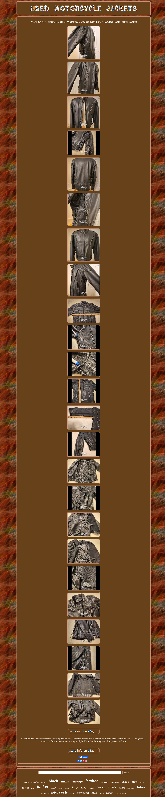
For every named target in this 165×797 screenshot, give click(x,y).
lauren (26, 782)
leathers (84, 788)
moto (135, 781)
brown (25, 787)
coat (142, 782)
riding (61, 788)
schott (125, 781)
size (95, 792)
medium (115, 782)
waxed (122, 787)
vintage (77, 781)
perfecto (104, 782)
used (116, 794)
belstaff (53, 788)
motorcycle (58, 792)
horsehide (123, 793)
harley (101, 787)
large (75, 787)
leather (91, 780)
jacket (42, 786)
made (32, 788)
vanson (67, 788)
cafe (72, 793)
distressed (130, 788)
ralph (43, 793)
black (53, 781)
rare (102, 793)
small (92, 788)
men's (112, 787)
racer (109, 792)
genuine (35, 782)
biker (141, 787)
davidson (83, 792)
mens (65, 781)
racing (43, 782)
